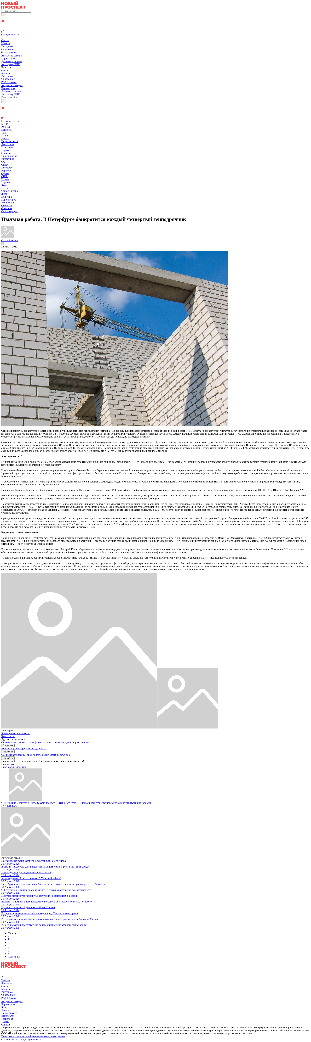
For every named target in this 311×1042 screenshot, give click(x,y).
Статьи (5, 40)
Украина (6, 170)
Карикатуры (8, 58)
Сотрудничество (10, 34)
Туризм (5, 150)
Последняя (14, 956)
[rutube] (155, 31)
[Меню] (2, 38)
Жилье (5, 193)
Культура (6, 185)
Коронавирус (8, 199)
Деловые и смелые (11, 61)
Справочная (8, 49)
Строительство (9, 191)
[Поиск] (3, 14)
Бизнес (5, 135)
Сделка (5, 173)
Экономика (7, 202)
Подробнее (8, 745)
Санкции (6, 153)
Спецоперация (9, 211)
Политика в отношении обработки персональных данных (33, 1036)
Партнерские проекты (13, 767)
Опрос (4, 164)
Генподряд (7, 730)
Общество (6, 205)
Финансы (6, 208)
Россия (5, 179)
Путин (5, 188)
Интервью (7, 46)
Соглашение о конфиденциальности (21, 1039)
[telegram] (155, 18)
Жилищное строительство (15, 733)
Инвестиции (8, 158)
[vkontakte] (155, 28)
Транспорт (7, 147)
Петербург (7, 167)
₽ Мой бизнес (9, 52)
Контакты (6, 129)
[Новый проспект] (13, 7)
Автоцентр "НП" (10, 64)
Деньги (5, 138)
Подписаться (8, 764)
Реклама (5, 126)
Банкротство (8, 736)
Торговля (6, 182)
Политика (6, 196)
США (4, 176)
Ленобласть (7, 144)
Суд (3, 161)
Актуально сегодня (12, 55)
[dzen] (155, 25)
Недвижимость (9, 141)
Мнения (5, 43)
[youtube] (155, 21)
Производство (9, 156)
